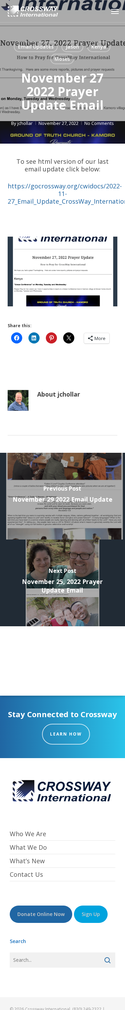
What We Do (28, 847)
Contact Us (26, 874)
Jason (72, 46)
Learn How (66, 734)
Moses (62, 59)
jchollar (25, 123)
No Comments (99, 123)
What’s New (27, 861)
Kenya (98, 46)
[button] (115, 11)
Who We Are (28, 834)
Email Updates (35, 46)
